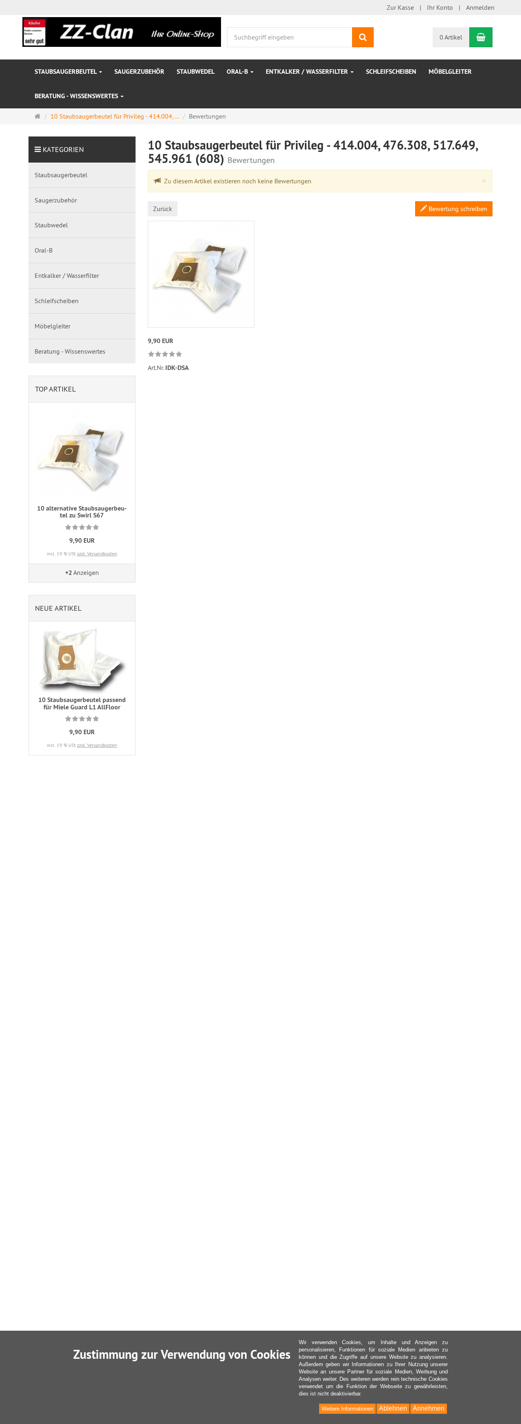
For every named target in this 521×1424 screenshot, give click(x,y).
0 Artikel (451, 37)
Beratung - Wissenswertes (77, 96)
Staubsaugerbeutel (66, 71)
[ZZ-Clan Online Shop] (121, 31)
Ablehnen (393, 1408)
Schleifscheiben (391, 71)
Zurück (162, 209)
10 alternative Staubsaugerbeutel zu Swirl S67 (82, 512)
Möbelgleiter (450, 71)
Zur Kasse (400, 7)
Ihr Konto (440, 7)
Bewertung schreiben (457, 209)
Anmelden (480, 7)
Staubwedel (196, 71)
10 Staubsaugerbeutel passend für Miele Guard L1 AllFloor (82, 703)
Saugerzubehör (139, 71)
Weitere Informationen (347, 1409)
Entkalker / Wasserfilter (308, 71)
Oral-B (238, 71)
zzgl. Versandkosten (97, 553)
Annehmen (428, 1408)
